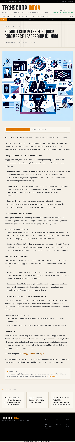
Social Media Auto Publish (30, 441)
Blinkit (32, 353)
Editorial (41, 16)
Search (70, 16)
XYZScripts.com (47, 441)
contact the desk (52, 376)
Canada (59, 1)
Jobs (48, 16)
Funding (21, 16)
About (68, 419)
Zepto (41, 353)
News (14, 16)
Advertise (69, 422)
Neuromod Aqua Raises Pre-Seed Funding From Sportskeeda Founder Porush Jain (36, 19)
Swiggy (26, 353)
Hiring (32, 16)
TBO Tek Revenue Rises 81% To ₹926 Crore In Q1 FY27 (36, 400)
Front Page (6, 16)
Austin (64, 1)
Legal (68, 426)
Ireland (70, 1)
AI (27, 16)
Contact (68, 424)
